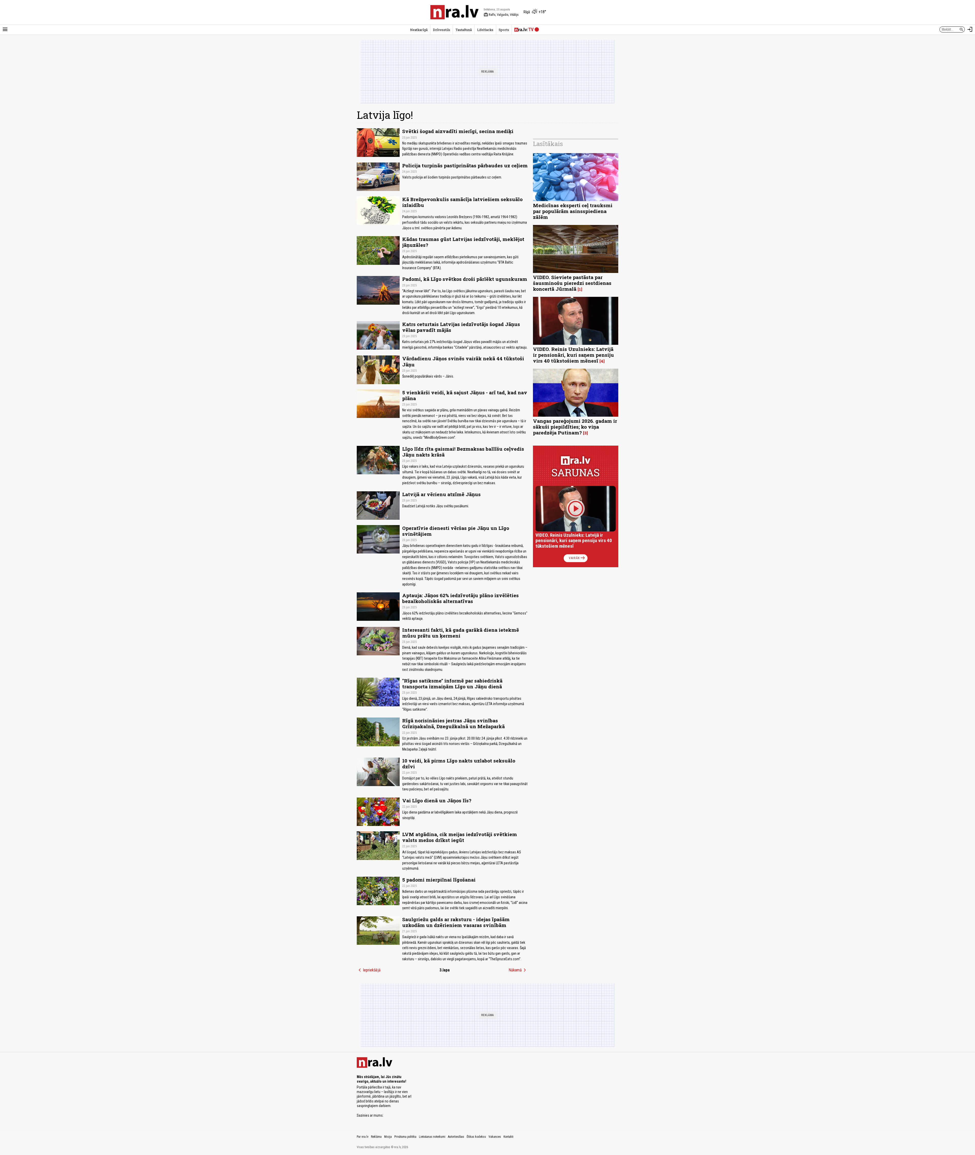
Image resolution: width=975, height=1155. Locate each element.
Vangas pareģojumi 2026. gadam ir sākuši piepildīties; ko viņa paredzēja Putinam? (575, 427)
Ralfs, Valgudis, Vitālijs (501, 14)
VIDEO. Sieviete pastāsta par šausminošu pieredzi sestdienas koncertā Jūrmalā (572, 283)
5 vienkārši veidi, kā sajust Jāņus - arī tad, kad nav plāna (464, 395)
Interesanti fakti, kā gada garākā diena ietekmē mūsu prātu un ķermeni (460, 633)
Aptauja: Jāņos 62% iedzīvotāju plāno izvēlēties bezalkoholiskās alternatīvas (460, 598)
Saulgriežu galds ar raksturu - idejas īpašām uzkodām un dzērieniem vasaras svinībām (456, 922)
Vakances (495, 1136)
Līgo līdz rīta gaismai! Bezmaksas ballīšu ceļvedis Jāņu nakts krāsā (463, 452)
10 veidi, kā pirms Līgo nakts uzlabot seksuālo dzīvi (458, 763)
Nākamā (518, 970)
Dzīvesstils (441, 30)
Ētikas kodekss (476, 1136)
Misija (388, 1136)
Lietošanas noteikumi (432, 1136)
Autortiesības (456, 1136)
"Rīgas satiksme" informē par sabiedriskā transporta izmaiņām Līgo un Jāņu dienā (452, 683)
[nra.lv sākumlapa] (454, 12)
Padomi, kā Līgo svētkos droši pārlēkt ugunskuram (464, 279)
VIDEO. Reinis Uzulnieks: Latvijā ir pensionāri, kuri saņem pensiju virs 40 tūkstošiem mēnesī (573, 355)
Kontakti (508, 1136)
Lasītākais (548, 144)
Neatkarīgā (419, 30)
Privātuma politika (405, 1136)
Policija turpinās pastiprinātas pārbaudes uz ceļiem (465, 165)
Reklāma (376, 1136)
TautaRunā (464, 30)
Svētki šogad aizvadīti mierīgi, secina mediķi (457, 131)
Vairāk (577, 558)
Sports (504, 30)
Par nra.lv (362, 1136)
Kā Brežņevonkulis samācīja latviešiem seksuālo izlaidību (462, 202)
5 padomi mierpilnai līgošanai (439, 879)
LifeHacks (485, 30)
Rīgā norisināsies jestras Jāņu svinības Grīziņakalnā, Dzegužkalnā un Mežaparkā (453, 723)
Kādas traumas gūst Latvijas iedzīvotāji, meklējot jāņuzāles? (463, 242)
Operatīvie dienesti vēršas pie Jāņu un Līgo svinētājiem (455, 531)
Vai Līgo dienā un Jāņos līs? (436, 800)
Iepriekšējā (369, 970)
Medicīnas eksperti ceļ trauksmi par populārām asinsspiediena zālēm (572, 211)
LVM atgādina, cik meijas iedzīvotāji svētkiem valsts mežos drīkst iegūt (459, 837)
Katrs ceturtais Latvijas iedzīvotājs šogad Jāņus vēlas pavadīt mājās (461, 327)
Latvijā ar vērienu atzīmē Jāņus (441, 494)
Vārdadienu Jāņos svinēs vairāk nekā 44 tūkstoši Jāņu (463, 361)
